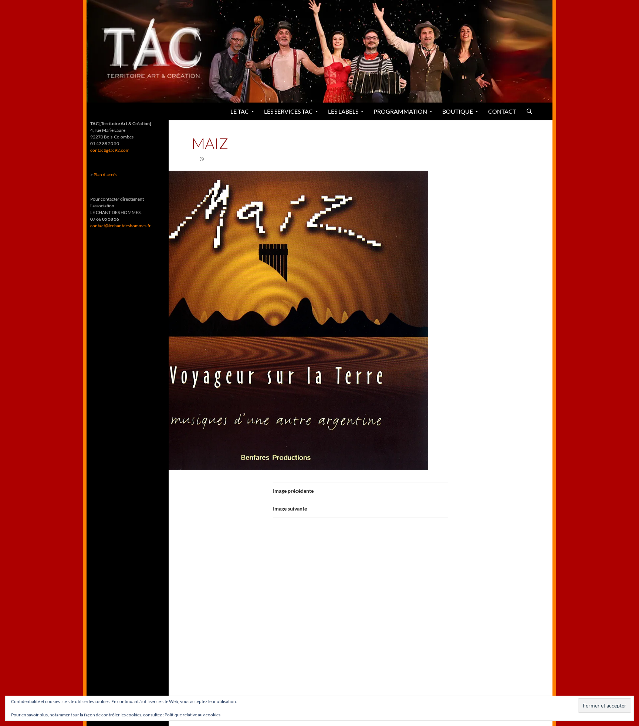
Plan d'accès (105, 174)
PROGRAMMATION (400, 111)
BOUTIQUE (457, 111)
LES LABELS (343, 111)
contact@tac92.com (109, 150)
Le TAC (239, 111)
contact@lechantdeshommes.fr (120, 225)
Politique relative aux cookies (192, 714)
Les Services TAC (288, 111)
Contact (502, 111)
